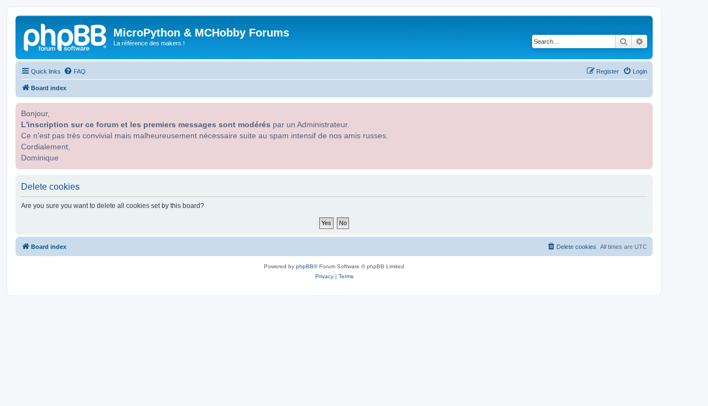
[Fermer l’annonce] (643, 110)
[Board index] (65, 36)
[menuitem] (75, 71)
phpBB (305, 266)
